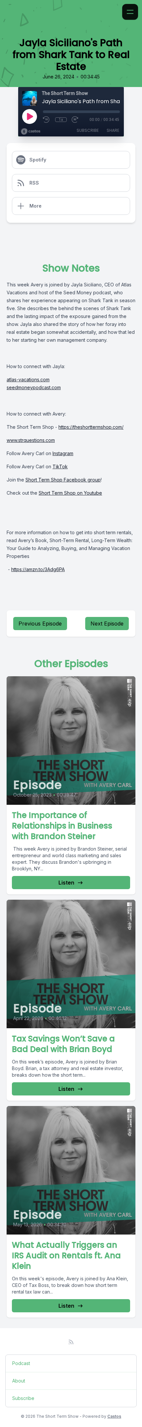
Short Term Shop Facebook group (63, 479)
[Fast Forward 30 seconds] (75, 119)
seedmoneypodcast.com (34, 387)
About (18, 1380)
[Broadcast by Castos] (30, 131)
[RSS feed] (71, 1342)
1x (61, 119)
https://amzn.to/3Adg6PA (38, 569)
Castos (114, 1416)
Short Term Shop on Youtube (70, 493)
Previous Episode (40, 623)
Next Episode (107, 623)
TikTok (60, 466)
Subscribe (88, 130)
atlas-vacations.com (28, 379)
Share (113, 130)
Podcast (21, 1363)
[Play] (29, 116)
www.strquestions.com (31, 440)
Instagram (63, 453)
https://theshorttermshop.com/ (91, 427)
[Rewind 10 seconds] (46, 119)
